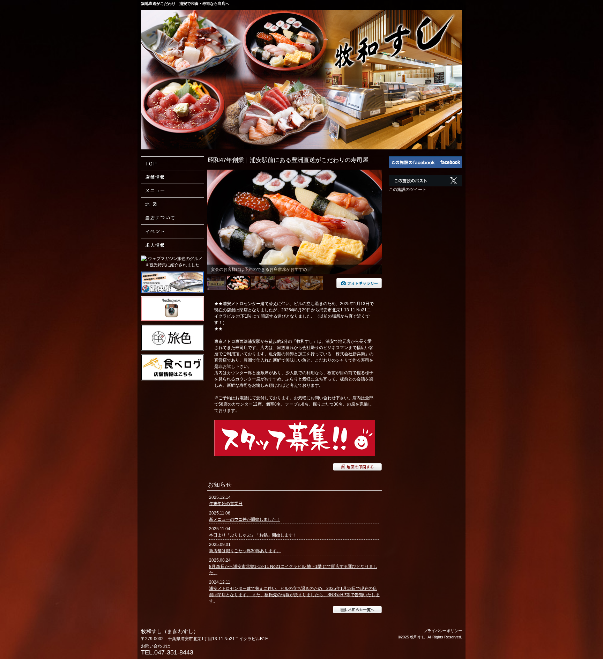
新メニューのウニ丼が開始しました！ (244, 519)
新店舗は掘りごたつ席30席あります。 (245, 550)
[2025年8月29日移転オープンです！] (359, 286)
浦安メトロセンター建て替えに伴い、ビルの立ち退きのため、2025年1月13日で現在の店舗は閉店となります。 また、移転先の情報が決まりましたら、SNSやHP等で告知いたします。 (294, 595)
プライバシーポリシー (443, 631)
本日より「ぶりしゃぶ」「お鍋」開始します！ (253, 535)
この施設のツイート (407, 189)
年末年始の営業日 (226, 503)
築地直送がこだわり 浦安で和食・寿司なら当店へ (185, 3)
